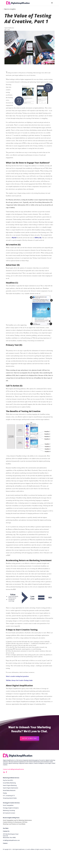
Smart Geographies (8, 805)
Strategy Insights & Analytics (11, 808)
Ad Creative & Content (9, 813)
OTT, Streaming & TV (9, 795)
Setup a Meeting (29, 738)
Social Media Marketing (9, 783)
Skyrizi (14, 237)
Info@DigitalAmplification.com (11, 840)
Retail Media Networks (9, 790)
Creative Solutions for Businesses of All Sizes (15, 822)
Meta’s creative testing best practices (17, 676)
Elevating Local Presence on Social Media (14, 824)
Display (5, 793)
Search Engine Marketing (10, 785)
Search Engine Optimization (10, 788)
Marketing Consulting (9, 810)
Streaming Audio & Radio (10, 798)
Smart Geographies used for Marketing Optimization (17, 820)
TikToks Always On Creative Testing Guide (19, 680)
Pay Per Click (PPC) (8, 780)
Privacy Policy (47, 849)
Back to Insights (10, 9)
